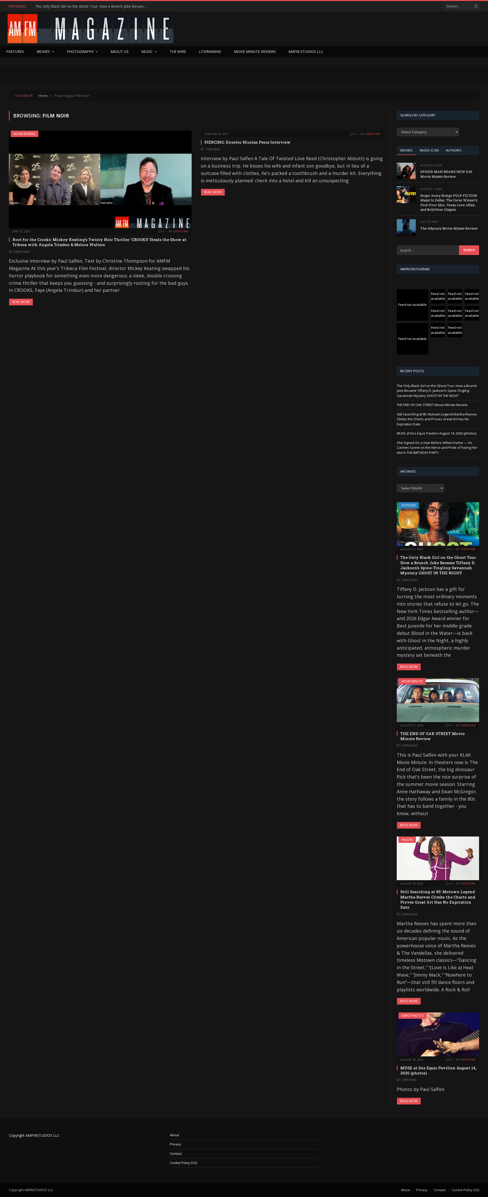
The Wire (178, 51)
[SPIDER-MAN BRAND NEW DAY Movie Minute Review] (406, 171)
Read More (21, 302)
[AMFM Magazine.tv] (90, 28)
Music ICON (429, 150)
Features (15, 51)
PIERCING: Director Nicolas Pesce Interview (247, 142)
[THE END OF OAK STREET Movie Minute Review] (438, 700)
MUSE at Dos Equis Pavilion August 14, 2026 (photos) (436, 433)
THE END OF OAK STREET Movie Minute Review (75, 6)
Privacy (175, 1144)
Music (146, 51)
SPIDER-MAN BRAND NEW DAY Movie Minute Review (446, 174)
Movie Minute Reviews (255, 51)
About (174, 1135)
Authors (409, 505)
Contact (175, 1153)
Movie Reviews (24, 134)
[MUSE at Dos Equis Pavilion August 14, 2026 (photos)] (438, 1034)
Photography (80, 51)
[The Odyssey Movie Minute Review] (406, 227)
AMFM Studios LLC (305, 51)
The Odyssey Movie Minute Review (449, 228)
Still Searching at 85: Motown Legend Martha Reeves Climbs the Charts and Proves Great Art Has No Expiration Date (437, 419)
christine (180, 231)
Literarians (210, 51)
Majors (407, 839)
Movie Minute (412, 681)
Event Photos (413, 1015)
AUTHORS (453, 150)
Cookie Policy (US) (183, 1162)
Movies (43, 51)
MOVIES (406, 150)
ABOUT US (120, 51)
